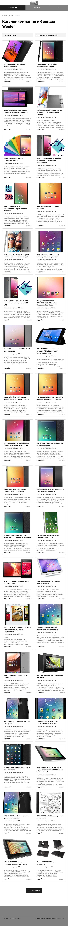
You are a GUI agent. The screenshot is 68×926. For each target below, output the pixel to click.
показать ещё (35, 890)
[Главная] (34, 3)
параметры (11, 15)
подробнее (7, 81)
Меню (36, 7)
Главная (4, 15)
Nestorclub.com (60, 918)
